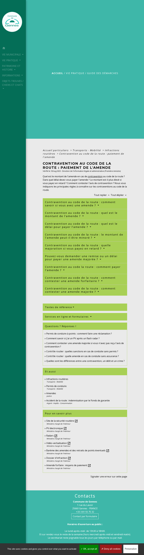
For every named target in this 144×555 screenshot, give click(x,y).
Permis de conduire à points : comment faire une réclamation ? (79, 333)
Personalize (131, 549)
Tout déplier (119, 195)
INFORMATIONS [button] (11, 75)
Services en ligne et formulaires (67, 316)
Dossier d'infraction (58, 457)
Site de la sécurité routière (62, 420)
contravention (95, 176)
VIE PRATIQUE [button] (10, 60)
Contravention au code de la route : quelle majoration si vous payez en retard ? (78, 246)
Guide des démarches (102, 73)
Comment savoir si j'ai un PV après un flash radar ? (73, 338)
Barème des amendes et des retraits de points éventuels (77, 450)
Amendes (51, 393)
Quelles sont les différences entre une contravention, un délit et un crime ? (85, 361)
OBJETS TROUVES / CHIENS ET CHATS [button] (12, 82)
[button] (13, 48)
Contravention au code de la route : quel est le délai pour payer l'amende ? (81, 225)
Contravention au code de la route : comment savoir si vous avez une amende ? (80, 203)
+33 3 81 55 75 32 (85, 511)
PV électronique (56, 428)
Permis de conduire (56, 386)
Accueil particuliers (56, 150)
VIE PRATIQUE (75, 73)
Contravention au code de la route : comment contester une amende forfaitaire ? (80, 279)
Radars (52, 435)
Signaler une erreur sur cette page (109, 476)
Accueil (57, 73)
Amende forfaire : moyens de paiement (68, 465)
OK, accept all (90, 549)
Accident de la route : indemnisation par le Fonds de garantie (78, 400)
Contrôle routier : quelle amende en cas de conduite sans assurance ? (82, 356)
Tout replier (102, 195)
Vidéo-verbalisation (58, 443)
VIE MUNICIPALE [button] (12, 54)
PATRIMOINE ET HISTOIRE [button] (11, 67)
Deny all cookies (111, 549)
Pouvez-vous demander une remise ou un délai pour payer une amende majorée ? (81, 257)
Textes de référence (58, 307)
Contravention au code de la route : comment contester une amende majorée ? (80, 290)
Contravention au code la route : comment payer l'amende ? (83, 268)
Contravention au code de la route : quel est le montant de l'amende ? (81, 214)
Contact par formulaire (85, 516)
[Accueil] (13, 22)
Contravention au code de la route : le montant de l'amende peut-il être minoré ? (84, 236)
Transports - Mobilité (87, 150)
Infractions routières (57, 379)
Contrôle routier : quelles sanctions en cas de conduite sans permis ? (82, 351)
